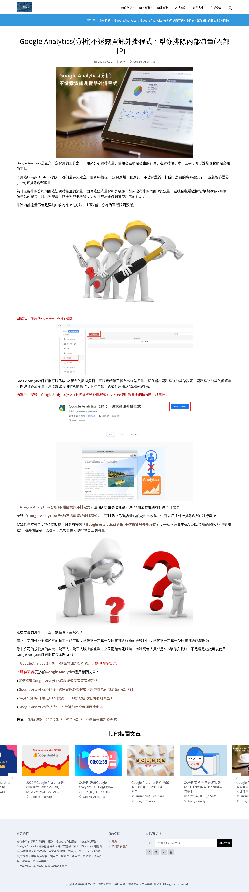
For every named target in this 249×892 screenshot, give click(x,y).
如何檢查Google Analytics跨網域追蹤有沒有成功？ (58, 680)
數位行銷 (126, 8)
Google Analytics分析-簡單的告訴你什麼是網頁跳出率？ (62, 706)
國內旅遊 (144, 8)
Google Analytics (125, 20)
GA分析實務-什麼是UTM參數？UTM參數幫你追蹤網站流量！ (66, 697)
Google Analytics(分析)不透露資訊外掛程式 (54, 663)
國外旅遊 (162, 8)
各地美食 (180, 8)
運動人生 (198, 8)
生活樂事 (216, 8)
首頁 (114, 841)
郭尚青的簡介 (119, 846)
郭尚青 (91, 20)
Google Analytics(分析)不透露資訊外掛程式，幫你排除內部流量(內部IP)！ (185, 20)
